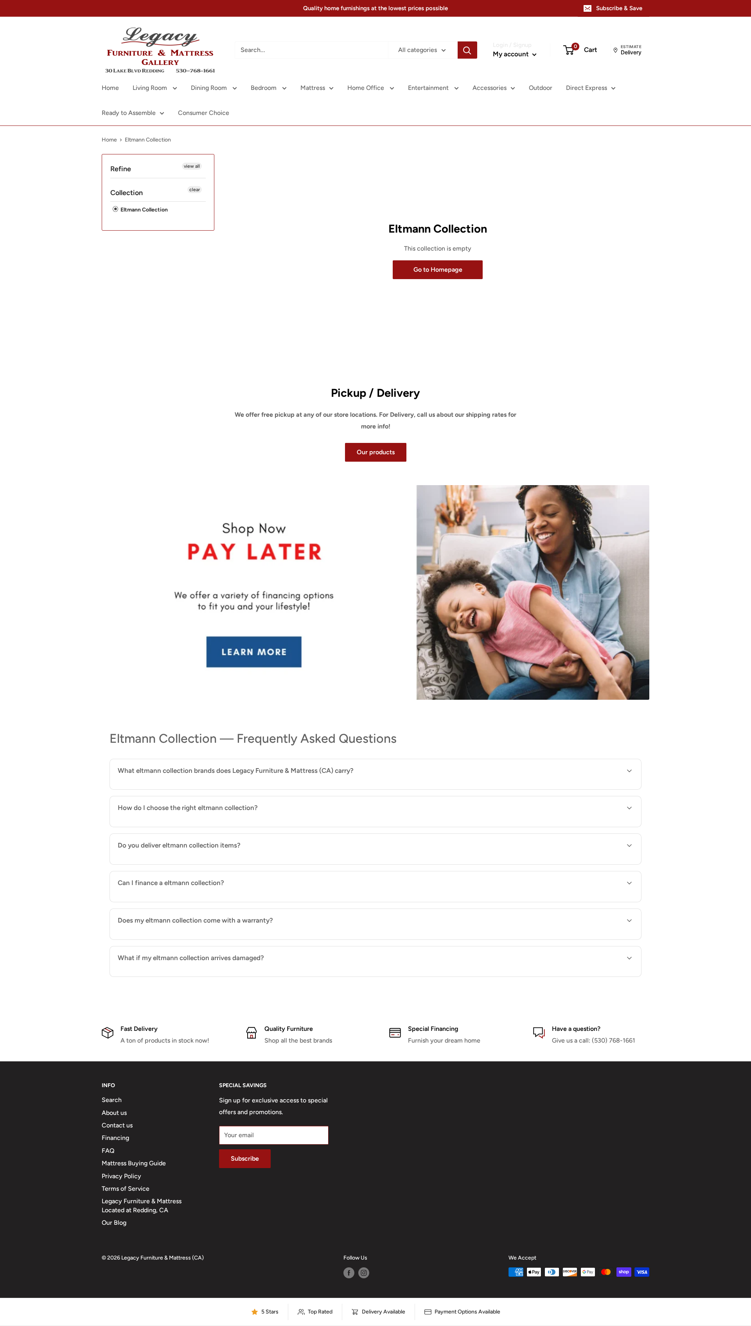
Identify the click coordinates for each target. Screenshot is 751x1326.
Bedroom (264, 87)
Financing (115, 1137)
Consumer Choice (203, 112)
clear (194, 189)
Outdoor (540, 87)
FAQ (108, 1150)
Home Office (366, 87)
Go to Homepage (437, 269)
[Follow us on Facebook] (348, 1272)
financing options (181, 901)
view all (192, 166)
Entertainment (429, 87)
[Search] (467, 50)
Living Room (151, 87)
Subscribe (245, 1158)
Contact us (117, 1125)
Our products (376, 452)
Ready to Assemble (129, 112)
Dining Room (209, 87)
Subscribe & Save (619, 8)
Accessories (490, 87)
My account (511, 54)
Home (110, 87)
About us (114, 1112)
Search (112, 1100)
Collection (126, 192)
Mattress (312, 87)
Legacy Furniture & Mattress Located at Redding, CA (141, 1205)
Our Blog (114, 1222)
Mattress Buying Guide (134, 1163)
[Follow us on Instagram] (363, 1272)
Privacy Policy (121, 1176)
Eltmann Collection (143, 209)
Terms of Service (125, 1188)
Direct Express (586, 87)
